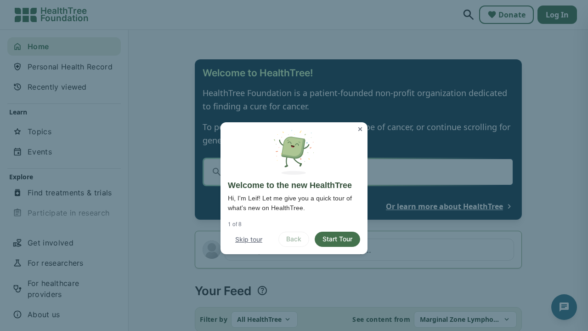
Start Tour (337, 239)
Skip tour (248, 239)
